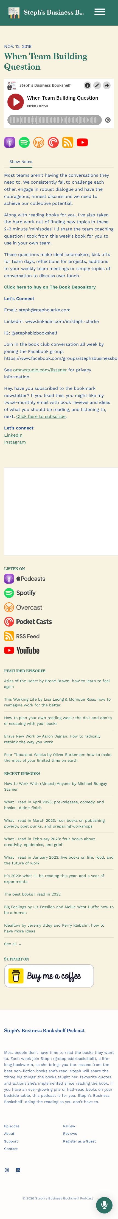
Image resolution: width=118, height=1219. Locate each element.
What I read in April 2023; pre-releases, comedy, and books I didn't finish (54, 805)
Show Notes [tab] (21, 161)
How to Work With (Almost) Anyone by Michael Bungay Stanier (55, 786)
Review (69, 1126)
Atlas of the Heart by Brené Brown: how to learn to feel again (57, 684)
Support (11, 1141)
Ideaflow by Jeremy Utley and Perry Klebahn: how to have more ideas (54, 928)
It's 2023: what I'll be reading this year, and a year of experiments (54, 879)
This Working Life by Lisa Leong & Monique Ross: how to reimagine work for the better (57, 702)
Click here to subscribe (41, 416)
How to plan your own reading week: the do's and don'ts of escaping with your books (58, 720)
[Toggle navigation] (99, 12)
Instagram (15, 442)
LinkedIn (13, 435)
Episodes (11, 1126)
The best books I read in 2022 (32, 894)
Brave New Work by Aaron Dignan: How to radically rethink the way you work (52, 739)
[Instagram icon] (7, 1170)
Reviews (70, 1133)
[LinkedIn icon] (18, 1170)
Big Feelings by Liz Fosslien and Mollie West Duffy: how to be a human (59, 910)
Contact (11, 1149)
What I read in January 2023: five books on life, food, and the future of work (59, 860)
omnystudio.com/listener (40, 369)
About (9, 1133)
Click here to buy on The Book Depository (50, 287)
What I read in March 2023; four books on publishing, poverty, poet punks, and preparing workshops (55, 823)
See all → (13, 944)
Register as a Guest (79, 1141)
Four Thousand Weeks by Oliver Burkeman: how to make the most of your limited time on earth (57, 757)
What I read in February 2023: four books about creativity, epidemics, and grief (49, 842)
